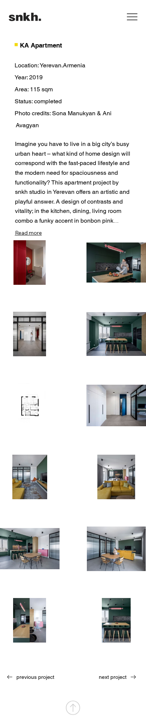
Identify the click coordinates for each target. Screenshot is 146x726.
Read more (28, 232)
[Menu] (132, 16)
